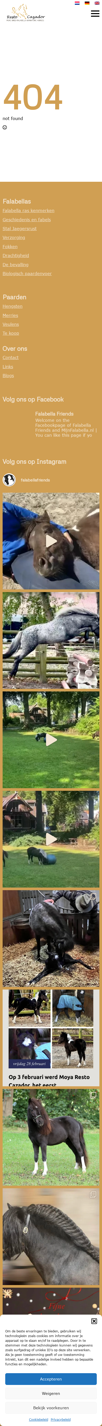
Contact (11, 357)
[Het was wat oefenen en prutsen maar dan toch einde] (51, 1236)
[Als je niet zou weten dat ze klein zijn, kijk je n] (51, 640)
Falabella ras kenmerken (28, 210)
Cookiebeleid (38, 1420)
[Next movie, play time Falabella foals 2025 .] (51, 739)
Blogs (8, 375)
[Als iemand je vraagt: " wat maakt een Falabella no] (51, 541)
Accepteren (51, 1379)
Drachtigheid (16, 255)
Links (8, 366)
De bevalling (16, 264)
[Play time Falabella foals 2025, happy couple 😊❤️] (51, 839)
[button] (94, 1321)
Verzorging (14, 237)
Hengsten (12, 306)
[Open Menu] (95, 13)
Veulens (11, 324)
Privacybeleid (61, 1420)
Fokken (10, 246)
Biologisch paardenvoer (27, 273)
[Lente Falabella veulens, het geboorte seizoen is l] (51, 938)
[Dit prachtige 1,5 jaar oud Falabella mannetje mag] (51, 1137)
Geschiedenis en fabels (27, 219)
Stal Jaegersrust (20, 228)
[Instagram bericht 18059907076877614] (51, 1038)
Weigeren (51, 1393)
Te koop (11, 333)
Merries (10, 315)
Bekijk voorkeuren (51, 1407)
